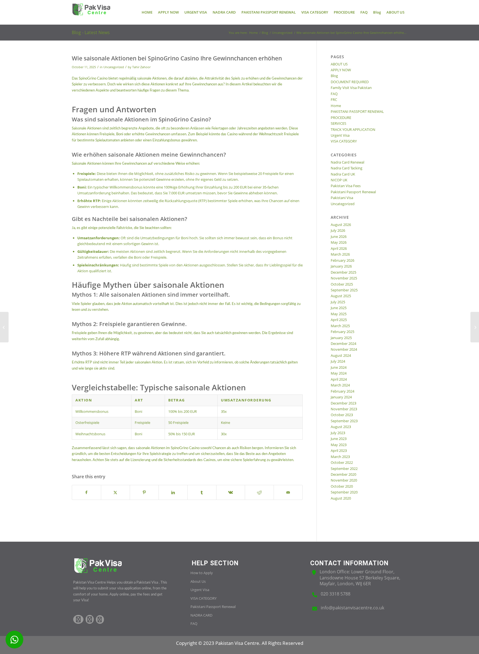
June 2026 (338, 236)
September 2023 (344, 420)
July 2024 (338, 361)
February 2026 (342, 260)
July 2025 (338, 301)
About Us (198, 581)
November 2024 (344, 349)
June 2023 (338, 438)
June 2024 (338, 367)
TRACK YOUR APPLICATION (353, 129)
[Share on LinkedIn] (173, 492)
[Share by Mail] (288, 492)
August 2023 (341, 426)
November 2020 (344, 480)
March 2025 (340, 325)
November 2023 (344, 408)
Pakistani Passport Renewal (353, 191)
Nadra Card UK (343, 174)
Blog (334, 75)
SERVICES (338, 123)
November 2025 (344, 278)
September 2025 (344, 289)
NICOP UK (339, 179)
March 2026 (340, 254)
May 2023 (338, 444)
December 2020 (343, 474)
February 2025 (342, 331)
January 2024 (341, 397)
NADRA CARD (201, 615)
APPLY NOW (341, 69)
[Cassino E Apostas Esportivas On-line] (4, 327)
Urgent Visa (340, 135)
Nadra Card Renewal (347, 162)
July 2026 (338, 230)
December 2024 (343, 343)
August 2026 (341, 224)
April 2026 (339, 248)
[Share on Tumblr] (202, 492)
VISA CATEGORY (344, 141)
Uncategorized (113, 67)
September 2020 (344, 492)
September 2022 (344, 468)
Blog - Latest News (91, 32)
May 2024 (338, 373)
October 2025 (342, 284)
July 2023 (338, 432)
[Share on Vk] (230, 492)
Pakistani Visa (342, 197)
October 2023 (342, 414)
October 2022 (342, 462)
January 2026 (341, 266)
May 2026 (338, 242)
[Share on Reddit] (259, 492)
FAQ (334, 93)
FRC (334, 99)
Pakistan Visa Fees (346, 185)
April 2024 (339, 379)
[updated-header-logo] (91, 12)
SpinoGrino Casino (93, 78)
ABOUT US (339, 64)
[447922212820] (14, 639)
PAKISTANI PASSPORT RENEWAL (357, 111)
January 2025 (341, 337)
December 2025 (343, 272)
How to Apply (201, 572)
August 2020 (341, 498)
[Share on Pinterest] (144, 492)
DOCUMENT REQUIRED (350, 81)
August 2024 (341, 355)
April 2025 (339, 319)
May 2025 (338, 313)
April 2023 (339, 450)
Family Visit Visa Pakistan (351, 87)
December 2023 (343, 403)
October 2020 (342, 486)
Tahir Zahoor (141, 67)
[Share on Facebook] (86, 492)
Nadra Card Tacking (346, 168)
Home (336, 105)
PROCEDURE (341, 117)
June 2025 (338, 307)
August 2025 (341, 295)
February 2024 (342, 391)
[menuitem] (147, 12)
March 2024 (340, 385)
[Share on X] (115, 492)
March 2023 (340, 456)
